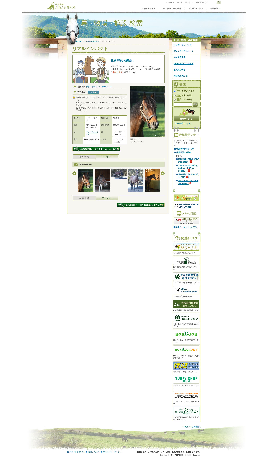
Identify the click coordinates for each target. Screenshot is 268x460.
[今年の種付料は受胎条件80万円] (135, 181)
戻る (74, 173)
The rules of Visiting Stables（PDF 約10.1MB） (188, 168)
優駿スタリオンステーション (99, 87)
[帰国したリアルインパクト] (102, 181)
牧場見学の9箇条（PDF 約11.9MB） (188, 160)
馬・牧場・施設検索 (91, 41)
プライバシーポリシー (112, 452)
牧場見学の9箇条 (183, 152)
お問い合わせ (93, 452)
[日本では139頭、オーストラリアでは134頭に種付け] (119, 174)
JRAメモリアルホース (183, 51)
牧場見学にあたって (185, 149)
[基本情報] (84, 156)
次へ (163, 173)
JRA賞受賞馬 (179, 57)
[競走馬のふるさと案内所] (61, 6)
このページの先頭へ (192, 427)
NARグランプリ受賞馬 (183, 63)
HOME (78, 41)
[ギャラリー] (107, 156)
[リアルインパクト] (85, 181)
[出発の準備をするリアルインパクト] (152, 181)
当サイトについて (76, 452)
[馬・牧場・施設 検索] (186, 40)
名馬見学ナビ (179, 70)
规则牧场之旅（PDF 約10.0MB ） (188, 175)
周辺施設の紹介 (180, 76)
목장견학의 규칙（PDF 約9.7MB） (188, 182)
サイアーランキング (182, 45)
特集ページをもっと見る (186, 227)
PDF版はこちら (184, 123)
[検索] (219, 2)
